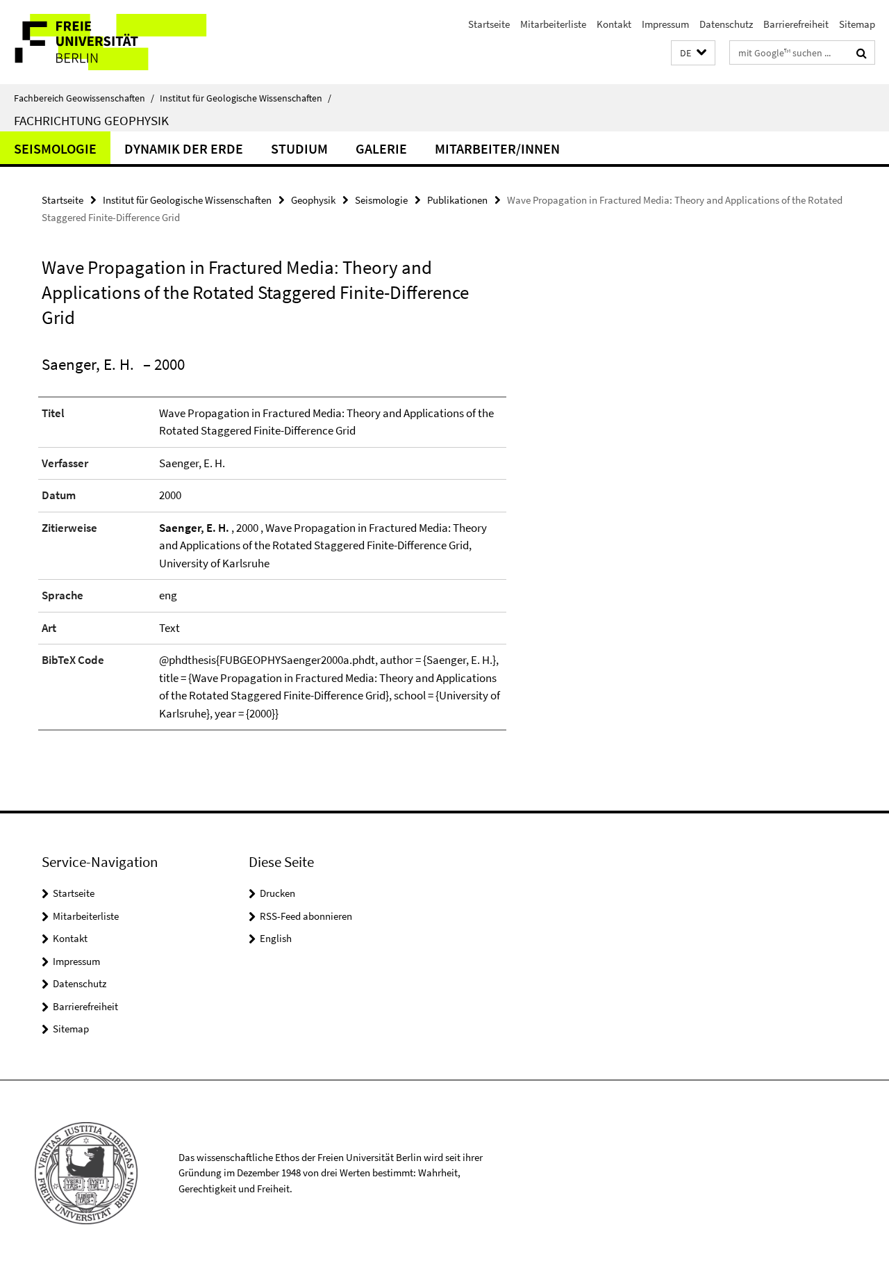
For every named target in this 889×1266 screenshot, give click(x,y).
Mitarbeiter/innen (497, 148)
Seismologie (55, 148)
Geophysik (313, 199)
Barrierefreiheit (796, 24)
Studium (299, 148)
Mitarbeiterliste (553, 24)
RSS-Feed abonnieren (306, 916)
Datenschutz (726, 24)
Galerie (381, 148)
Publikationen (457, 199)
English (276, 938)
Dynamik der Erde (183, 148)
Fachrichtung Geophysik (91, 120)
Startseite (489, 24)
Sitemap (857, 24)
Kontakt (614, 24)
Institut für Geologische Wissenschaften (245, 98)
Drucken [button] (277, 893)
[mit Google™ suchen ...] (861, 53)
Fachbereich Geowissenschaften (84, 98)
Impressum (665, 24)
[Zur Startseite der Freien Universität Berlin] (116, 42)
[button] (693, 53)
